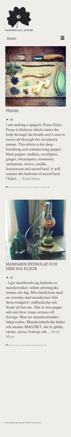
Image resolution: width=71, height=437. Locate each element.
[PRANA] (35, 76)
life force (24, 187)
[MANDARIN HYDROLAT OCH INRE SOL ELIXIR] (35, 230)
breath (10, 187)
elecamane (17, 187)
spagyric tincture (40, 187)
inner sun (18, 345)
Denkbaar (37, 423)
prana (31, 187)
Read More (31, 178)
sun (41, 345)
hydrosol (11, 345)
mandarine (27, 345)
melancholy (35, 345)
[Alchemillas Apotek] (35, 19)
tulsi (48, 187)
